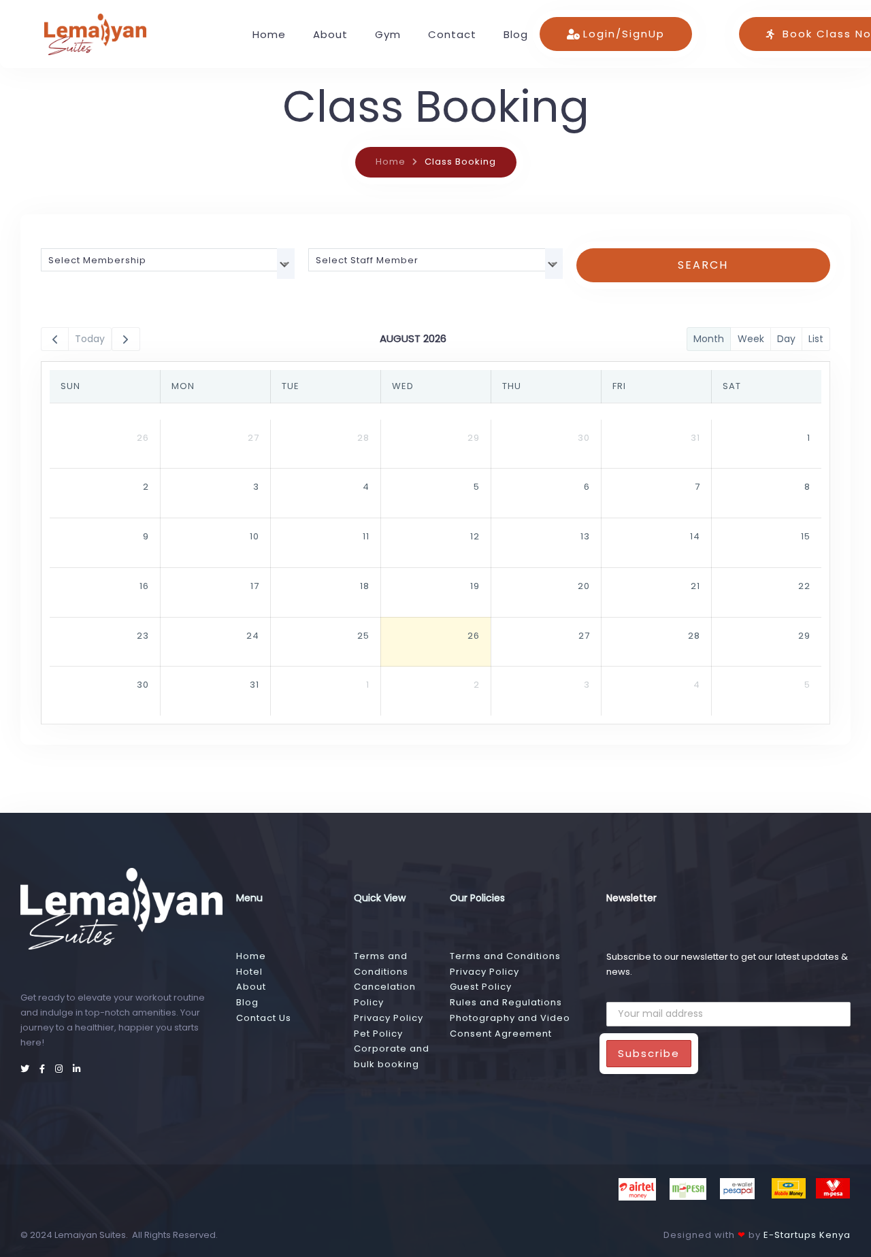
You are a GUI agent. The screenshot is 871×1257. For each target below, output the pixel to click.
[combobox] (168, 259)
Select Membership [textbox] (97, 260)
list (815, 339)
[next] (125, 339)
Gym (388, 34)
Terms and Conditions (505, 956)
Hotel (249, 971)
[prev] (55, 339)
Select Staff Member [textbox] (367, 260)
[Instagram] (60, 1068)
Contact (452, 34)
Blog (516, 34)
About (330, 34)
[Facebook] (43, 1068)
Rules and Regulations (506, 1002)
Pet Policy (378, 1033)
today (90, 339)
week (751, 339)
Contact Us (263, 1017)
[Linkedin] (77, 1068)
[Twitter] (26, 1068)
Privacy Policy (388, 1017)
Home (269, 34)
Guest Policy (481, 986)
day (786, 339)
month (708, 339)
